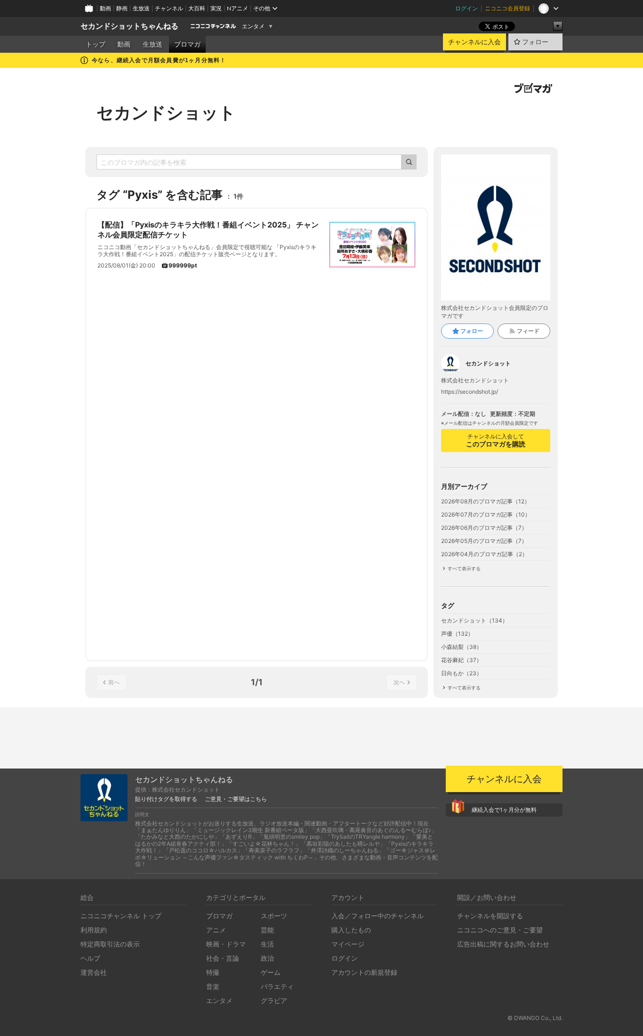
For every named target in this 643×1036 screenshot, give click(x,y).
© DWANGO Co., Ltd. (535, 1017)
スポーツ (274, 916)
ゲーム (271, 972)
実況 (216, 8)
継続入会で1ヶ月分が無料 (504, 809)
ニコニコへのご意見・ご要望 (500, 930)
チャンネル (169, 8)
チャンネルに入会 (474, 42)
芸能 (267, 930)
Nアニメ (237, 8)
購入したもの (351, 930)
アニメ (216, 930)
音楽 (212, 986)
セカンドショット (166, 112)
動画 (105, 8)
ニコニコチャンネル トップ (120, 916)
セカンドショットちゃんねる (129, 26)
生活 (267, 944)
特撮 (212, 972)
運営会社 (93, 972)
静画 (122, 8)
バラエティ (277, 986)
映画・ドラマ (226, 944)
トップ (95, 44)
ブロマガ (187, 44)
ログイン (466, 8)
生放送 (141, 8)
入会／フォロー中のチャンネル (377, 916)
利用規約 (93, 930)
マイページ (347, 944)
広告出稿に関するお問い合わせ (503, 944)
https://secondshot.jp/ (469, 391)
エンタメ (253, 26)
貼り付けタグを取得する (166, 799)
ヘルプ (90, 958)
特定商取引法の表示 (110, 944)
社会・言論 (222, 958)
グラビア (274, 1000)
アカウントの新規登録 (364, 972)
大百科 (196, 8)
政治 (267, 958)
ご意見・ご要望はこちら (236, 799)
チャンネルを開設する (490, 916)
